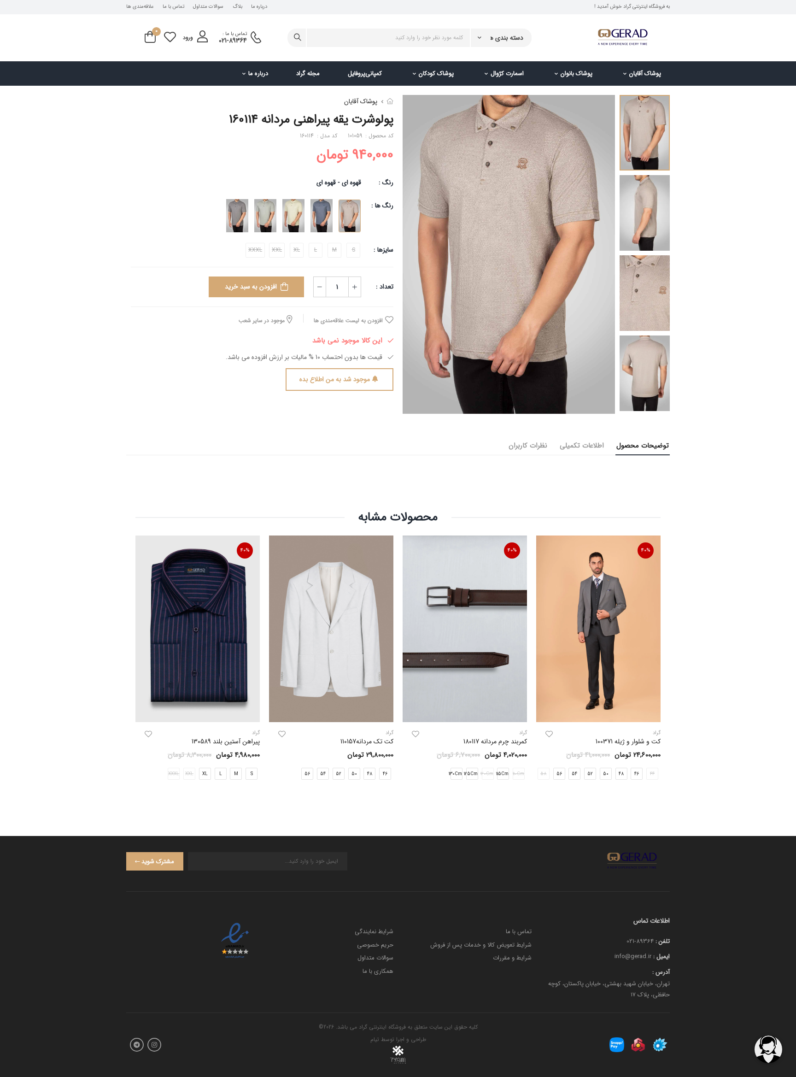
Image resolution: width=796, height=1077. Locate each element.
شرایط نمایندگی (374, 931)
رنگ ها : (382, 205)
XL (205, 773)
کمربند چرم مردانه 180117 (495, 741)
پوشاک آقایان (645, 73)
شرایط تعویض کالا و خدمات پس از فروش (481, 945)
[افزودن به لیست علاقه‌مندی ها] (549, 734)
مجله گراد (308, 73)
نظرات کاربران (528, 445)
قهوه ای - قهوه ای (338, 182)
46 (636, 773)
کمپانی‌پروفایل (365, 73)
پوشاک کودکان (436, 73)
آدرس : (661, 972)
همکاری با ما (378, 971)
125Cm (472, 773)
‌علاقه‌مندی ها (139, 7)
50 (606, 773)
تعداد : (384, 287)
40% (645, 550)
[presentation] (654, 665)
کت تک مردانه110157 (366, 741)
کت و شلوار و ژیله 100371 (628, 741)
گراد (523, 733)
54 (574, 773)
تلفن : (663, 941)
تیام (374, 1039)
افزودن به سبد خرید (251, 287)
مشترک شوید (157, 861)
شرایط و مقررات (512, 958)
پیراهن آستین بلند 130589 (226, 741)
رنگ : (386, 182)
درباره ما (259, 7)
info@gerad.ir (633, 956)
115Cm (503, 773)
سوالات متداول (208, 7)
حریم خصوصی (375, 945)
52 (590, 773)
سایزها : (383, 250)
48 (621, 773)
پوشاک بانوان (576, 73)
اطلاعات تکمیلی (582, 445)
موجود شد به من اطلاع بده (334, 379)
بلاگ (237, 7)
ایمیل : (661, 956)
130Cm (456, 773)
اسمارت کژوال (507, 73)
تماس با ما (173, 7)
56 (559, 773)
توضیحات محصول (642, 445)
